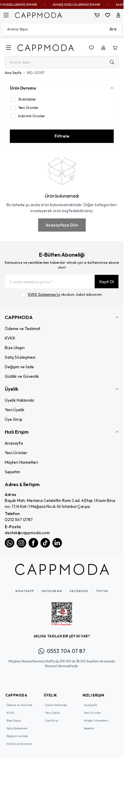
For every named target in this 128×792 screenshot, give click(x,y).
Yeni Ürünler (16, 452)
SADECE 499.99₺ (63, 4)
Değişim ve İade (19, 366)
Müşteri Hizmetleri (21, 462)
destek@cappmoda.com (27, 532)
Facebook (79, 591)
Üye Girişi (13, 419)
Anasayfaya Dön (62, 225)
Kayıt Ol (106, 281)
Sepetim (12, 471)
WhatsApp (24, 591)
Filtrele (61, 136)
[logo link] (45, 47)
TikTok (102, 591)
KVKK (10, 338)
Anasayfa (14, 443)
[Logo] (38, 15)
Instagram (51, 591)
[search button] (112, 62)
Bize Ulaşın (15, 347)
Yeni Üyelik (14, 409)
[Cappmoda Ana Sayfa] (62, 569)
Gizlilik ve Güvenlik (22, 376)
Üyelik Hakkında (19, 400)
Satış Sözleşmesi (20, 357)
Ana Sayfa (13, 72)
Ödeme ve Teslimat (22, 328)
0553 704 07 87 (66, 651)
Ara (113, 29)
